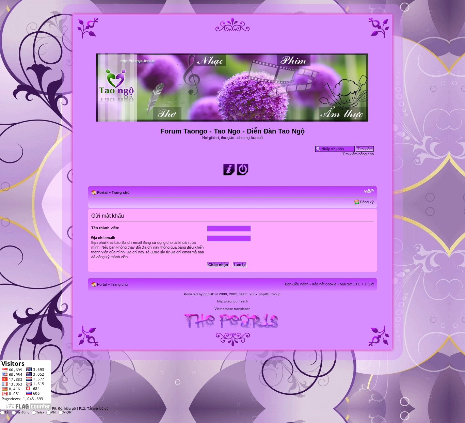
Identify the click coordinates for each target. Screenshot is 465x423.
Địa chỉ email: (103, 238)
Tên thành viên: (105, 228)
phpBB (209, 294)
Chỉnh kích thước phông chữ (369, 191)
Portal (102, 192)
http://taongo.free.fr (232, 301)
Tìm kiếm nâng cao (358, 154)
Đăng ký (367, 202)
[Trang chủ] (233, 118)
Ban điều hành (296, 284)
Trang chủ (121, 192)
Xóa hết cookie (324, 284)
